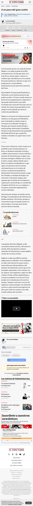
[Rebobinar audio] (25, 47)
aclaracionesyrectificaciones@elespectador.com (20, 489)
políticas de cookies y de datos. (15, 504)
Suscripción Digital (16, 463)
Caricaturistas (15, 215)
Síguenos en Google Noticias (17, 360)
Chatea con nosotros (17, 465)
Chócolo (14, 216)
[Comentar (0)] (19, 28)
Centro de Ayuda (16, 476)
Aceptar (28, 503)
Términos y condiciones (16, 472)
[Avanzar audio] (27, 47)
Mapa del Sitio (16, 457)
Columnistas (15, 229)
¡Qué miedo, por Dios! (17, 231)
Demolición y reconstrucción (19, 223)
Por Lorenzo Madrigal (12, 339)
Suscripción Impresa (16, 460)
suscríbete (12, 436)
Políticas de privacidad (16, 474)
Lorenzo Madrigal (10, 21)
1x (30, 47)
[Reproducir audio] (3, 46)
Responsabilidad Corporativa (16, 470)
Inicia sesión (6, 436)
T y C (15, 442)
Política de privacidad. (25, 442)
